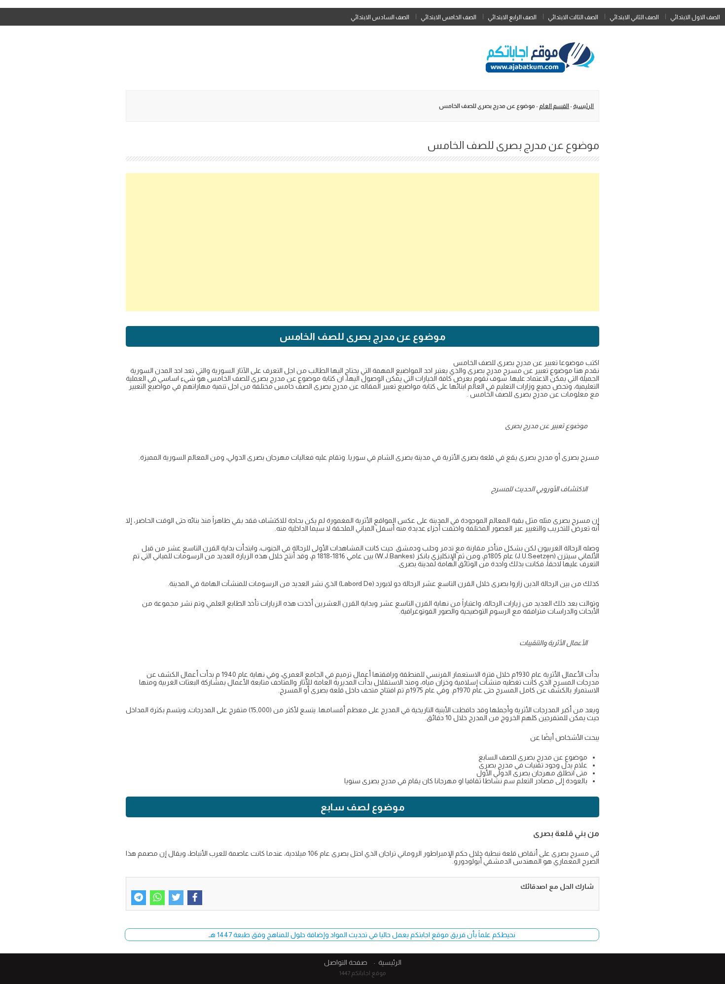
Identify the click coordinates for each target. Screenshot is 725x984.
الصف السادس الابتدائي (380, 17)
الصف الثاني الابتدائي (634, 17)
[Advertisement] (362, 242)
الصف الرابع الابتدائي (512, 17)
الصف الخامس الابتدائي (448, 17)
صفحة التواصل (345, 962)
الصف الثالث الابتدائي (573, 17)
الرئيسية (583, 106)
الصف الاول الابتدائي (695, 17)
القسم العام (554, 106)
